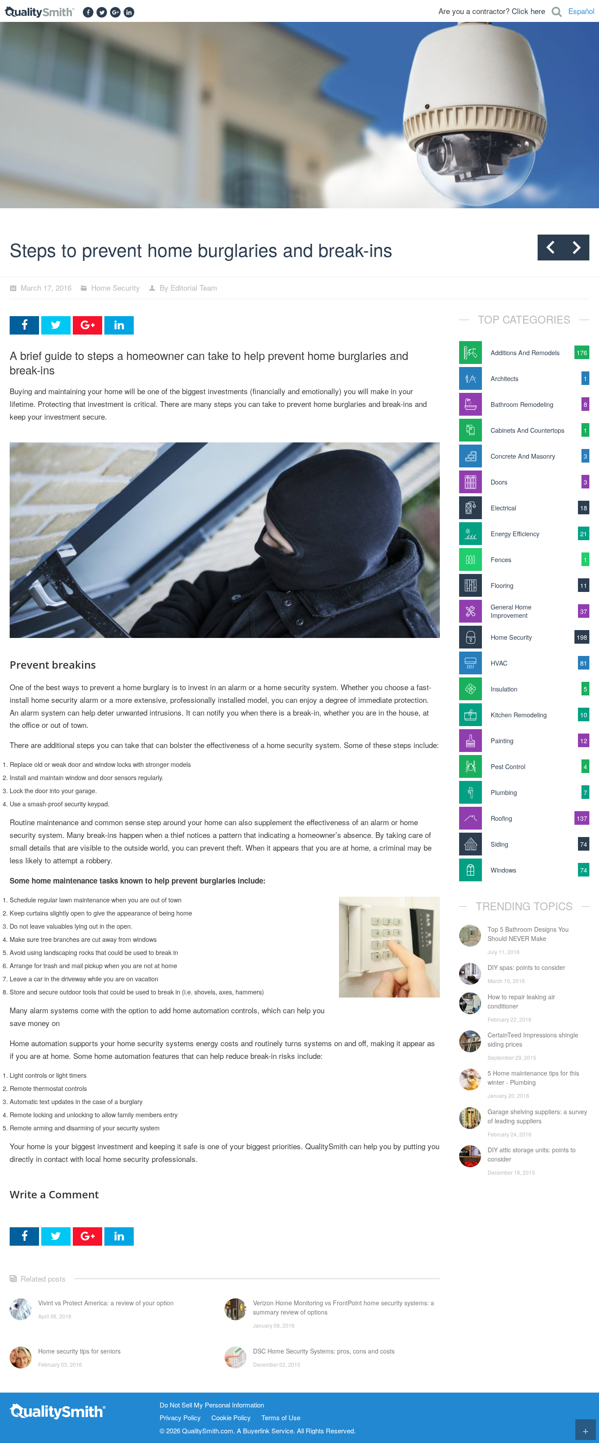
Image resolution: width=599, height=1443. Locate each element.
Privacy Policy (180, 1418)
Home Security (115, 287)
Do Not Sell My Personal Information (212, 1405)
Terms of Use (280, 1418)
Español (581, 10)
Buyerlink (256, 1430)
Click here (528, 10)
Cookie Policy (231, 1418)
